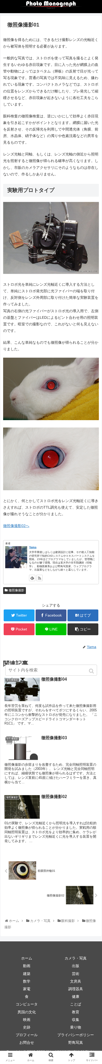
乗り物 (75, 1027)
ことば (75, 1004)
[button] (92, 671)
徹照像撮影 (16, 590)
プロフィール (27, 1035)
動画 (26, 966)
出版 (75, 966)
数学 (26, 981)
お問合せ (26, 1042)
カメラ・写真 (76, 958)
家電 (26, 989)
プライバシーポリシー (75, 1035)
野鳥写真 (75, 1042)
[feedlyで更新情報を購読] (32, 578)
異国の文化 (27, 1012)
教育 (75, 1012)
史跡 (26, 1027)
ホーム (26, 958)
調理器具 (75, 989)
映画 (26, 1020)
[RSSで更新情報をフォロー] (39, 578)
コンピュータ (27, 1004)
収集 (75, 1020)
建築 (26, 974)
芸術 (75, 974)
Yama (32, 547)
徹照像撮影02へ (16, 526)
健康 (75, 996)
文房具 (75, 981)
